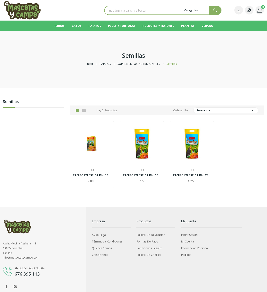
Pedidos (186, 255)
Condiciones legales (149, 248)
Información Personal (194, 248)
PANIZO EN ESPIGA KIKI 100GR (92, 175)
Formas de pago (147, 241)
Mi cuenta (187, 241)
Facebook (6, 286)
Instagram (15, 286)
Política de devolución (150, 235)
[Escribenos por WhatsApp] (249, 10)
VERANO (207, 26)
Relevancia (225, 110)
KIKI (92, 170)
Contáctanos (100, 255)
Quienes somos (102, 248)
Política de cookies (148, 255)
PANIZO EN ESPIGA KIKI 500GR (142, 175)
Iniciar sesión (189, 235)
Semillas (11, 102)
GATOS (77, 26)
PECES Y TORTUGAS (121, 26)
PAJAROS (95, 26)
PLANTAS (187, 26)
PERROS (59, 26)
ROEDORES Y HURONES (158, 26)
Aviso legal (99, 235)
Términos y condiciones (107, 241)
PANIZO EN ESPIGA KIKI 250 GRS (192, 175)
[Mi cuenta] (238, 10)
